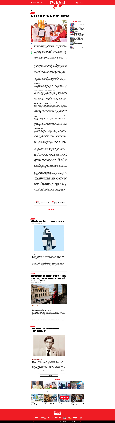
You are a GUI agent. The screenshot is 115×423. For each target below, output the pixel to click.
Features (43, 10)
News (40, 10)
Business (50, 10)
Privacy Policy (33, 421)
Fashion (61, 10)
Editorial (57, 10)
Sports (47, 10)
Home (37, 10)
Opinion (54, 10)
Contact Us (76, 10)
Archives (72, 10)
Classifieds (68, 10)
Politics (64, 10)
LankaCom (80, 421)
